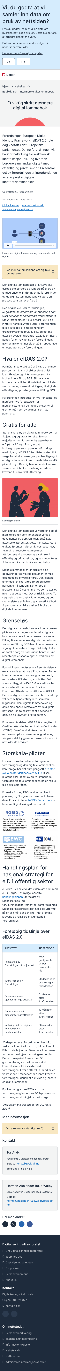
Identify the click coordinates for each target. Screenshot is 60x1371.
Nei (23, 61)
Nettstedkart (14, 1356)
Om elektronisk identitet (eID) (24, 1128)
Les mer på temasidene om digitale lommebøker (28, 271)
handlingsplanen (12, 896)
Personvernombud (17, 1274)
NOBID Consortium (40, 800)
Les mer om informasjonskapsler (22, 53)
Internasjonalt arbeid (33, 205)
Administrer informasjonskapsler (26, 1362)
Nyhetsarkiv (13, 1350)
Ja (8, 61)
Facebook (5, 1315)
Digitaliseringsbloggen (19, 1262)
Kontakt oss (13, 1305)
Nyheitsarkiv (22, 86)
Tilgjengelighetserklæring (21, 1338)
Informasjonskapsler (18, 1344)
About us (11, 1279)
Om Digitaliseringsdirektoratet (24, 1250)
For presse (12, 1268)
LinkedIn (14, 1315)
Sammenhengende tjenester (17, 209)
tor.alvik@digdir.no (27, 1163)
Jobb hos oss (14, 1256)
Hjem (5, 86)
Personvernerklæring (19, 1333)
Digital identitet (10, 205)
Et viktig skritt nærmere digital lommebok (28, 91)
